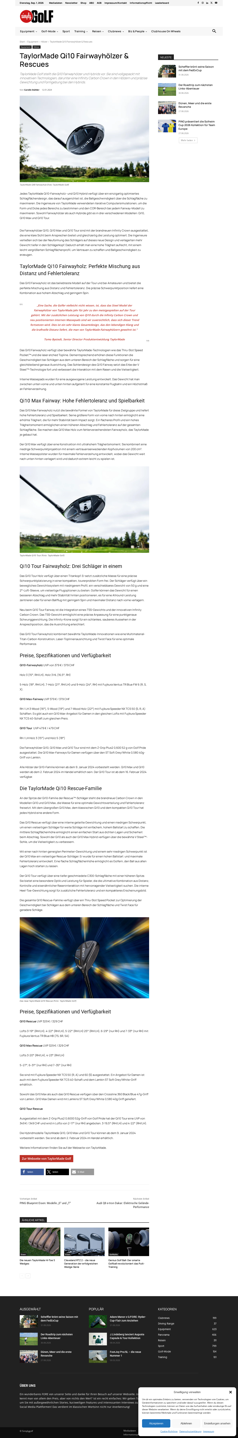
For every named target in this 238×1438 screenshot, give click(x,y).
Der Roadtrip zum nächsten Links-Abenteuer (195, 86)
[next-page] (28, 1275)
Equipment (32, 41)
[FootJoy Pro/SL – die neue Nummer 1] (98, 1356)
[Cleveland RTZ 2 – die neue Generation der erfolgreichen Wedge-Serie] (84, 1242)
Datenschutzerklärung (190, 1431)
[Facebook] (198, 3)
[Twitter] (211, 3)
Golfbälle (114, 1254)
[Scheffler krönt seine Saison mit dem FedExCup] (167, 71)
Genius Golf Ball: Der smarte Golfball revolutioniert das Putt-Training (126, 1264)
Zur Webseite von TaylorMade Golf (46, 1159)
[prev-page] (22, 1275)
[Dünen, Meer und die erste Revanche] (167, 107)
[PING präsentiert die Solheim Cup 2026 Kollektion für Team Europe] (167, 126)
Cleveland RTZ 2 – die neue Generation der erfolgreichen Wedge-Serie (81, 1264)
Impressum (208, 1431)
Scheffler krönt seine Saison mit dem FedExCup (196, 68)
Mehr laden (187, 140)
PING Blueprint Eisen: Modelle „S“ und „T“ (45, 1203)
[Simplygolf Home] (46, 16)
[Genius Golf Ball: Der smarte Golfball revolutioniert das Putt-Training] (128, 1242)
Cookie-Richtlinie (169, 1431)
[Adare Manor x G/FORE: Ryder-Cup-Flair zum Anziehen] (98, 1321)
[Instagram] (202, 3)
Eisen (23, 1254)
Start (22, 41)
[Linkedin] (207, 3)
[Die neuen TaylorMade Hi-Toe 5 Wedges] (40, 1242)
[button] (230, 1392)
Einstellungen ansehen (217, 1423)
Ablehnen (186, 1423)
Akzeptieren (156, 1423)
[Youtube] (216, 3)
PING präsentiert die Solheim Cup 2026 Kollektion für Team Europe (196, 125)
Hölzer (44, 41)
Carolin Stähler (31, 89)
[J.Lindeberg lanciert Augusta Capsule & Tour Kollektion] (98, 1339)
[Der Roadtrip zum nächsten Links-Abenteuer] (167, 89)
